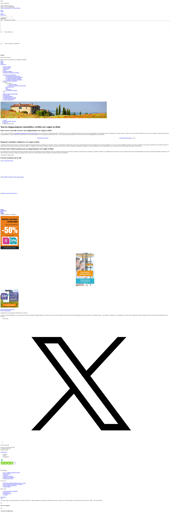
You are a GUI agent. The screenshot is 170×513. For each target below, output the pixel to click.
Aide (2, 498)
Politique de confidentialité (8, 477)
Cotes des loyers (6, 492)
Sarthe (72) (5, 122)
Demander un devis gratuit (42, 138)
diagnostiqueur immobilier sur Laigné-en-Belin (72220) (26, 133)
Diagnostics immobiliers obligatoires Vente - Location (14, 483)
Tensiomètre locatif (7, 493)
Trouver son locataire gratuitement (10, 491)
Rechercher (3, 18)
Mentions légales (6, 473)
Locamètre (5, 494)
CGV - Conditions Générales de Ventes (11, 472)
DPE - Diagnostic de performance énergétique (13, 484)
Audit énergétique (7, 486)
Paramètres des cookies (8, 478)
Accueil (4, 120)
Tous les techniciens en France (9, 121)
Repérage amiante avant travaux (10, 485)
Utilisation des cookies (8, 476)
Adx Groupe (3, 497)
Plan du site (5, 475)
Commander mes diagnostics (125, 138)
